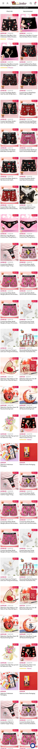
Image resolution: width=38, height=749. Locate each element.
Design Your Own (9, 39)
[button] (3, 3)
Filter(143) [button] (9, 11)
